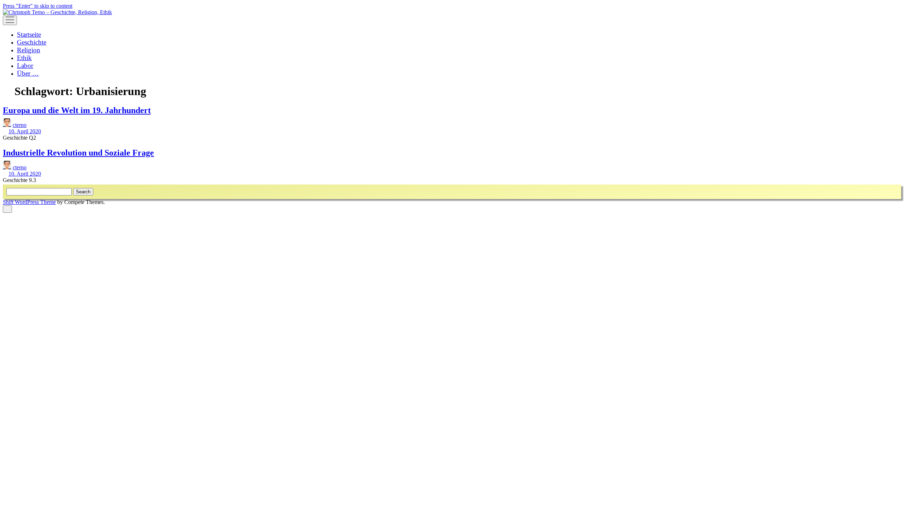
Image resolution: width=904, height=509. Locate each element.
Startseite (29, 34)
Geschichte (31, 42)
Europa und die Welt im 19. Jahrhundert (77, 110)
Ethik (24, 58)
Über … (28, 73)
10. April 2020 (24, 131)
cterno (19, 125)
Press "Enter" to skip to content (37, 6)
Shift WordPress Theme (29, 202)
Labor (25, 65)
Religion (28, 50)
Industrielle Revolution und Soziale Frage (78, 152)
